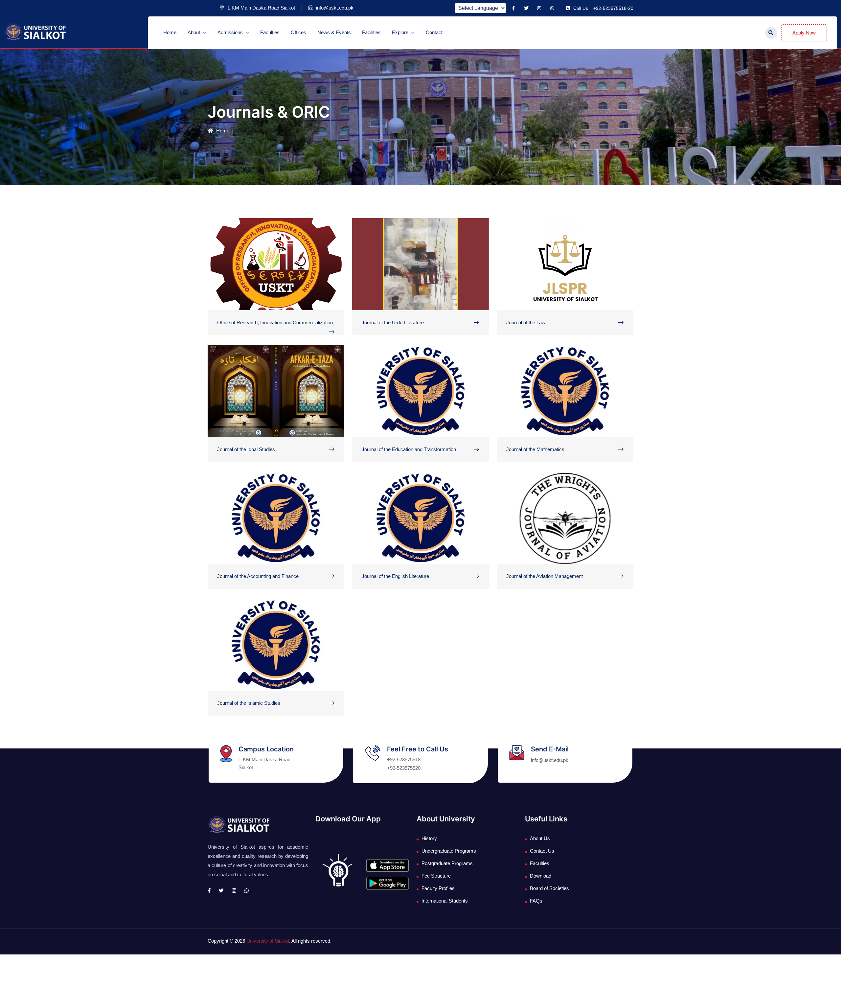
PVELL (379, 557)
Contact (434, 32)
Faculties (270, 32)
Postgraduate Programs (447, 863)
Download (540, 876)
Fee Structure (436, 876)
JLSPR (524, 303)
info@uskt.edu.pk (334, 8)
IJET (376, 430)
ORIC (233, 303)
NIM (520, 430)
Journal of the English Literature (395, 576)
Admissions (230, 32)
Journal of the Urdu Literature (393, 322)
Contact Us (542, 851)
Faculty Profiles (438, 888)
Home (169, 32)
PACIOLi (237, 557)
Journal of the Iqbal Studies (246, 449)
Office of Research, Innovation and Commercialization (275, 322)
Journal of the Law (525, 322)
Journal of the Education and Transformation (409, 449)
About (194, 32)
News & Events (334, 32)
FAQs (536, 901)
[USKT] (35, 31)
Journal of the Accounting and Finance (258, 576)
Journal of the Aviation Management (544, 576)
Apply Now (804, 32)
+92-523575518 (403, 759)
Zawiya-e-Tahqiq (250, 684)
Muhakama (385, 303)
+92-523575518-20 (603, 8)
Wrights (526, 557)
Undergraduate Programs (448, 851)
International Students (444, 901)
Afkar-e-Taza (244, 430)
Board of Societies (549, 888)
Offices (298, 32)
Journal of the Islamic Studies (248, 703)
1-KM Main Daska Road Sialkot (260, 8)
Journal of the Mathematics (535, 449)
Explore (401, 32)
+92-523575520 (403, 768)
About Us (540, 838)
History (429, 838)
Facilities (371, 32)
